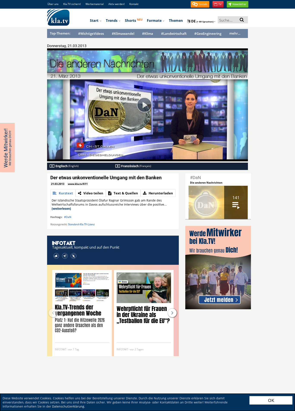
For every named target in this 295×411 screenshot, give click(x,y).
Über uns (53, 4)
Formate (154, 20)
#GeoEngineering (207, 34)
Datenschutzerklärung (68, 406)
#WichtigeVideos (91, 34)
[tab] (63, 193)
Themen (176, 20)
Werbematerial (95, 4)
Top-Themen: (60, 33)
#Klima (147, 34)
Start (94, 20)
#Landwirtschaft (174, 34)
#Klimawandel (123, 34)
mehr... (234, 33)
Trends (112, 20)
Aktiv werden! (116, 4)
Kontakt (133, 4)
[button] (200, 4)
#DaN (67, 217)
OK (271, 400)
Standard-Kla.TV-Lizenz (81, 224)
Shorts (134, 20)
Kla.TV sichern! (72, 4)
